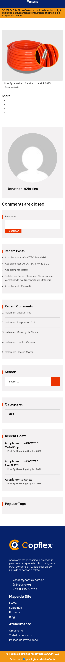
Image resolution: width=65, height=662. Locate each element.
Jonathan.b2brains (23, 188)
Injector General (26, 342)
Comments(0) (11, 87)
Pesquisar (10, 216)
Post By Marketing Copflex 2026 (24, 451)
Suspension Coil (26, 322)
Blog (11, 413)
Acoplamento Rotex (16, 269)
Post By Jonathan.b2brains (18, 83)
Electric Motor (25, 352)
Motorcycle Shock (27, 332)
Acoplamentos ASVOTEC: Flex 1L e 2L (27, 263)
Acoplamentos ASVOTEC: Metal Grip (26, 257)
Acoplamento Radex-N (18, 286)
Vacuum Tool (24, 312)
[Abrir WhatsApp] (57, 654)
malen (8, 312)
